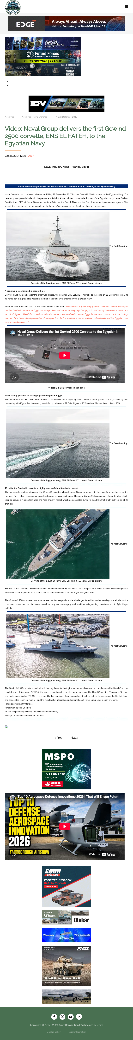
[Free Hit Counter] (10, 726)
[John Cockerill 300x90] (66, 996)
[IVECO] (66, 103)
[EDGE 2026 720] (66, 23)
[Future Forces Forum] (43, 56)
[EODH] (66, 885)
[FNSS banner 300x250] (66, 965)
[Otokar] (66, 916)
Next (73, 737)
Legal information (77, 1031)
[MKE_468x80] (43, 69)
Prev (59, 737)
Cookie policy (54, 1031)
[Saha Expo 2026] (43, 43)
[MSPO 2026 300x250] (66, 768)
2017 (31, 155)
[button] (126, 6)
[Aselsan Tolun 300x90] (66, 934)
